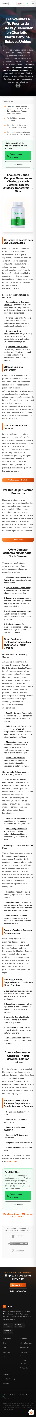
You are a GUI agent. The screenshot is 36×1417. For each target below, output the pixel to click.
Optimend (6, 1352)
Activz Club (9, 580)
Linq (4, 1348)
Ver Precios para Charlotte (18, 480)
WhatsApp (6, 1383)
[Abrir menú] (33, 3)
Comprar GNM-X (18, 1285)
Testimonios (24, 1368)
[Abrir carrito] (31, 1412)
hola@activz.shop (9, 1379)
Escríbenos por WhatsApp (16, 155)
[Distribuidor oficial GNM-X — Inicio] (9, 4)
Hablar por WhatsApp (18, 1291)
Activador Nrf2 (25, 1348)
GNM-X (5, 1343)
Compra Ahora (18, 540)
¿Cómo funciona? (26, 1343)
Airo (4, 1357)
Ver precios (18, 164)
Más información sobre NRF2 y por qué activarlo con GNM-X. (18, 1215)
